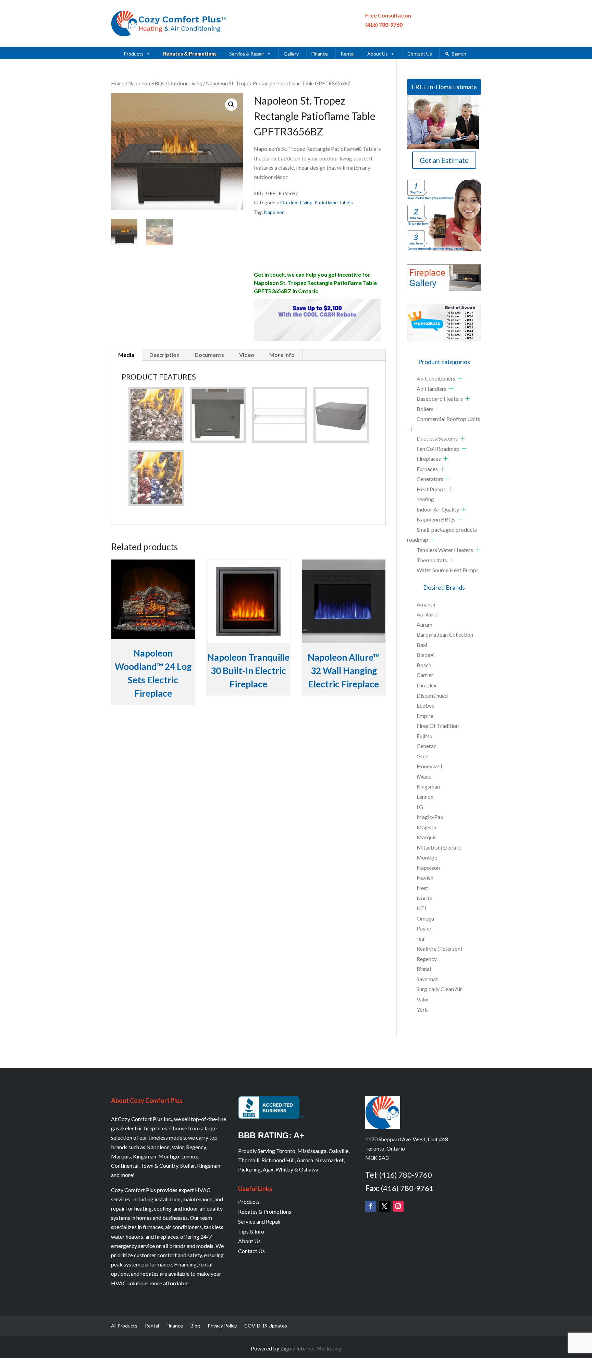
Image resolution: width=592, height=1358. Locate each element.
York (422, 1009)
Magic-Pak (430, 817)
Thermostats (432, 560)
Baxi (422, 644)
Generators (430, 479)
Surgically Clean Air (439, 989)
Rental (348, 54)
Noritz (424, 898)
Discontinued (432, 695)
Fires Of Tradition (438, 725)
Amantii (426, 604)
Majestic (427, 827)
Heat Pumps (431, 489)
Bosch (424, 665)
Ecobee (425, 705)
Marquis (426, 837)
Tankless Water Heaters (445, 549)
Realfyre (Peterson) (439, 948)
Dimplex (426, 685)
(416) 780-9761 (407, 1188)
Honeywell (429, 766)
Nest (422, 888)
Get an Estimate (444, 160)
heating (425, 499)
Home (117, 83)
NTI (422, 908)
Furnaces (427, 469)
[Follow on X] (384, 1206)
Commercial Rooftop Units (448, 419)
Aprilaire (427, 614)
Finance (319, 54)
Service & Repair (246, 54)
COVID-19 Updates (265, 1326)
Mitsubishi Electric (439, 847)
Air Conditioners (436, 378)
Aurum (424, 624)
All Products (124, 1326)
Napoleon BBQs (146, 83)
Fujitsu (424, 736)
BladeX (425, 654)
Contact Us (419, 54)
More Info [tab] (282, 354)
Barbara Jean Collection (445, 634)
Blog (195, 1326)
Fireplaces (429, 458)
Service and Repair (259, 1221)
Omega (425, 918)
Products (134, 54)
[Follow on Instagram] (398, 1206)
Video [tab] (246, 354)
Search (459, 54)
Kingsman (428, 786)
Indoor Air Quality (438, 509)
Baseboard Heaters (440, 398)
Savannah (428, 979)
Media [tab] (126, 354)
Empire (425, 715)
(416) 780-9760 (384, 24)
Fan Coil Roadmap (438, 448)
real (421, 938)
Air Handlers (431, 388)
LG (420, 807)
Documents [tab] (209, 354)
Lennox (425, 796)
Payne (424, 928)
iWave (424, 776)
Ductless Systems (437, 438)
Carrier (425, 675)
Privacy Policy (222, 1326)
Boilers (425, 409)
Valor (423, 999)
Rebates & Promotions (190, 54)
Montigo (427, 857)
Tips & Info (251, 1231)
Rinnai (424, 968)
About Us (377, 54)
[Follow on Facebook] (370, 1206)
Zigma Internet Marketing (311, 1348)
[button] (231, 104)
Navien (425, 877)
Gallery (291, 54)
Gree (422, 756)
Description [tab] (164, 354)
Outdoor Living (185, 83)
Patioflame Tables (333, 202)
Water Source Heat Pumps (448, 570)
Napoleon (274, 212)
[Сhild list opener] (460, 378)
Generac (426, 746)
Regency (427, 959)
